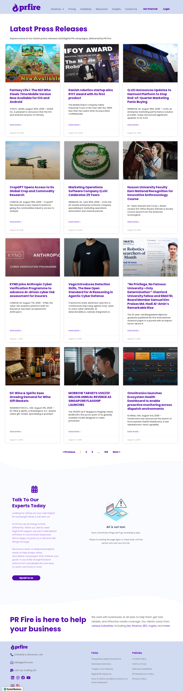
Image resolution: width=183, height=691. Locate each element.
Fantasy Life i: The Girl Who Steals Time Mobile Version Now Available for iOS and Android (30, 96)
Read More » (16, 125)
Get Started (150, 8)
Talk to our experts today (29, 502)
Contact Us (131, 9)
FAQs (95, 653)
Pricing (72, 9)
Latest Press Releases (48, 29)
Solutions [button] (56, 9)
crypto (152, 626)
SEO (145, 626)
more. (166, 626)
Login (166, 8)
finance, (137, 626)
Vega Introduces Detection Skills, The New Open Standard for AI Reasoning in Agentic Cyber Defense (90, 290)
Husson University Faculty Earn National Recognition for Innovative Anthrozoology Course (150, 193)
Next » (116, 451)
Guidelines (86, 9)
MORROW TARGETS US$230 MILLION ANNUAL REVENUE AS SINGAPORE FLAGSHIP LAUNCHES (89, 399)
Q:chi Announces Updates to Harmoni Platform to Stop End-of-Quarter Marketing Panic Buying (149, 96)
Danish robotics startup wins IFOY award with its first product (90, 94)
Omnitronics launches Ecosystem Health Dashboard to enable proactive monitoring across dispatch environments (149, 401)
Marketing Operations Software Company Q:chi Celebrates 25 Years (87, 191)
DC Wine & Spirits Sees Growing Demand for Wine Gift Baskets (30, 397)
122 (106, 451)
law (128, 626)
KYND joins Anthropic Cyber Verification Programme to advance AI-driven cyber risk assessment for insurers (32, 290)
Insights (116, 9)
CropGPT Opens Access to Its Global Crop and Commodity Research (32, 191)
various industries (102, 626)
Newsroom (102, 9)
